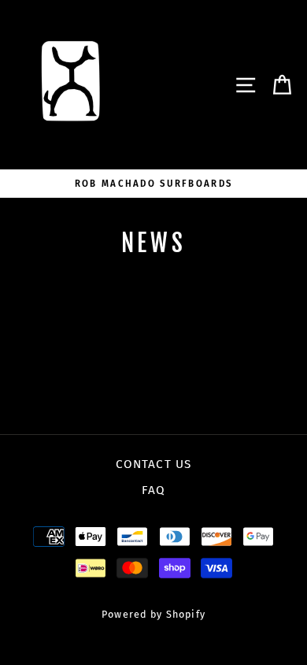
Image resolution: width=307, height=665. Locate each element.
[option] (153, 183)
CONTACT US (153, 464)
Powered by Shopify (153, 614)
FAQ (153, 490)
